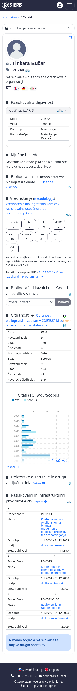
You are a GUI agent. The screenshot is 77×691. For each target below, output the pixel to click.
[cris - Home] (12, 5)
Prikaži (37, 483)
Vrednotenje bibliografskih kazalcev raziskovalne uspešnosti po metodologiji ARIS (32, 208)
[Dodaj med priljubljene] (71, 37)
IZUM (21, 681)
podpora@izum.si (54, 676)
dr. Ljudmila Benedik (55, 618)
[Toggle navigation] (70, 5)
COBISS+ (12, 187)
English (53, 670)
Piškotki (24, 686)
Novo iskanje (10, 17)
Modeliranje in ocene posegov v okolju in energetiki (54, 570)
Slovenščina (30, 670)
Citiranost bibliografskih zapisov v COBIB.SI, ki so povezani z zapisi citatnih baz (34, 320)
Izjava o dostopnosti (45, 686)
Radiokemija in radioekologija (51, 606)
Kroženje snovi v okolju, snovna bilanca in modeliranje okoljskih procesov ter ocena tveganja (54, 527)
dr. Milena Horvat (53, 545)
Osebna (47, 182)
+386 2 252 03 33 (26, 676)
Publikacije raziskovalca (27, 28)
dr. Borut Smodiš (52, 583)
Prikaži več (59, 460)
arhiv (40, 276)
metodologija (44, 198)
